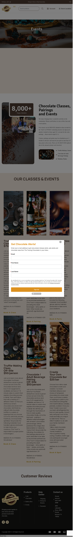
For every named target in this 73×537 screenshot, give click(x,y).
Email (13, 254)
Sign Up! (36, 289)
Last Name (14, 271)
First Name (14, 263)
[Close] (60, 242)
